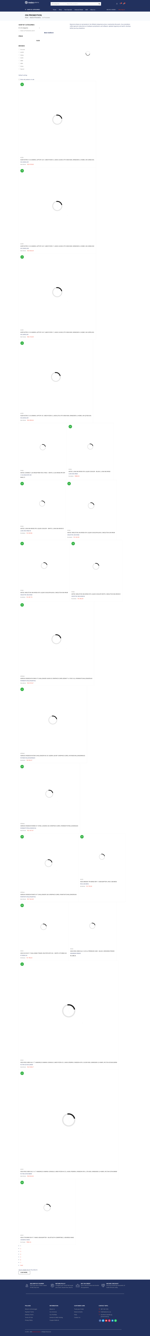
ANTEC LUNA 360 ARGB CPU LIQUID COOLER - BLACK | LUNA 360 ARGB (89, 471)
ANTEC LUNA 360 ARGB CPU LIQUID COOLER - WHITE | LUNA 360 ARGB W (42, 528)
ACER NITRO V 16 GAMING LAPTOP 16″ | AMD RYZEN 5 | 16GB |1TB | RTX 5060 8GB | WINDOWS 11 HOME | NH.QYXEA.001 (55, 415)
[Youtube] (106, 1320)
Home (26, 17)
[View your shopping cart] (123, 4)
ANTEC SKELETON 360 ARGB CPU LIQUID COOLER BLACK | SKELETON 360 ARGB (44, 592)
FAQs (75, 1314)
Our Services (53, 1312)
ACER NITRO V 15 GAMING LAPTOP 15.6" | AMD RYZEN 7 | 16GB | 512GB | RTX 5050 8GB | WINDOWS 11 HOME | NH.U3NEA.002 (57, 246)
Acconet (22, 49)
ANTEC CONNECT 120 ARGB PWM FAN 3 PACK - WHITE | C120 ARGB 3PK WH (42, 472)
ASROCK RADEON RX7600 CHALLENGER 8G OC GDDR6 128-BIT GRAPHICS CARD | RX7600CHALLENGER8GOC (52, 755)
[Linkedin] (112, 1320)
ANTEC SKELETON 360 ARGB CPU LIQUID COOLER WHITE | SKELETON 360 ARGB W (95, 594)
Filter (38, 40)
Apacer (22, 69)
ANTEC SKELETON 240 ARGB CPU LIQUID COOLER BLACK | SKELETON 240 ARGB (91, 532)
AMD (21, 60)
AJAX (21, 58)
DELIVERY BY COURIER (37, 1283)
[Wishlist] (120, 3)
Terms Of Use (29, 1317)
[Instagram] (109, 1320)
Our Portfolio (53, 1314)
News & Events (78, 1312)
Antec (22, 66)
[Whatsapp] (115, 1320)
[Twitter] (103, 1320)
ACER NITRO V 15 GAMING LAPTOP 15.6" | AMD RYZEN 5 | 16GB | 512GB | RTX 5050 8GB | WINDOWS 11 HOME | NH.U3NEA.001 (57, 159)
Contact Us (77, 1317)
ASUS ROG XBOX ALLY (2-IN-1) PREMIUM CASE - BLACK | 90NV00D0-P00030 (92, 951)
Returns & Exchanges (31, 1309)
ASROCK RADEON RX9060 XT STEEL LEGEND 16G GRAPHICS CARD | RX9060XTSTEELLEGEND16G (49, 826)
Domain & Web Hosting (56, 1317)
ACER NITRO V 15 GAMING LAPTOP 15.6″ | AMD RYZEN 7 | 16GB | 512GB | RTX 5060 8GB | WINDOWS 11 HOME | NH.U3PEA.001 (57, 332)
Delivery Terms (29, 1314)
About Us (52, 1309)
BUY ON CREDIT (85, 1283)
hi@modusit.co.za (106, 1312)
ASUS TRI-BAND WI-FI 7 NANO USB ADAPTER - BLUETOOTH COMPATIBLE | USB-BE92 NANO (47, 1237)
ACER (22, 52)
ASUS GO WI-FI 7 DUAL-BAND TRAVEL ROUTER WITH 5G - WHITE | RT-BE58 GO (43, 953)
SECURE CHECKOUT (112, 1283)
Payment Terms (29, 1312)
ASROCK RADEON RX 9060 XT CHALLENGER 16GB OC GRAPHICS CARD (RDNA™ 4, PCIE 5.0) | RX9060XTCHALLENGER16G (56, 678)
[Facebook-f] (100, 1320)
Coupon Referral (54, 1320)
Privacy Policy (29, 1320)
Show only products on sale (27, 79)
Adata (22, 55)
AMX (21, 63)
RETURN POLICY (60, 1283)
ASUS (81, 879)
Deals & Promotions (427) (27, 31)
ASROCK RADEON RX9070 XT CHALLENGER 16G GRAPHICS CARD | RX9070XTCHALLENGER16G (48, 894)
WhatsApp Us (121, 9)
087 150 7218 (104, 1309)
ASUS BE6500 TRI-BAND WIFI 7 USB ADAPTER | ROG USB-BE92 (98, 881)
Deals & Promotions (35, 17)
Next (21, 1265)
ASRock (22, 676)
